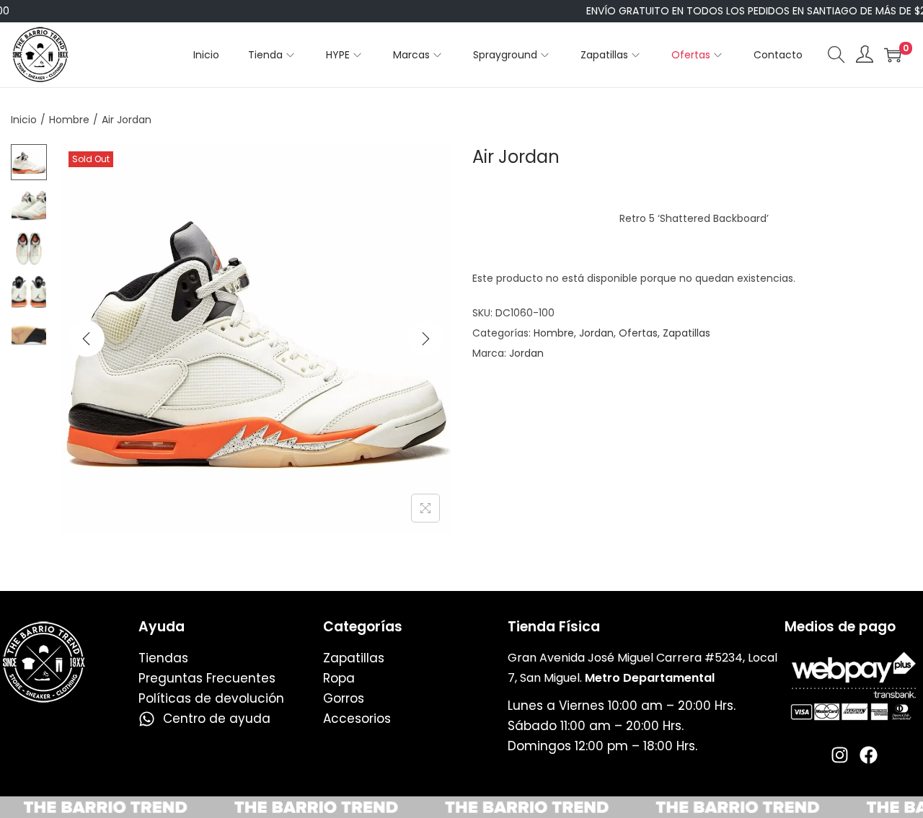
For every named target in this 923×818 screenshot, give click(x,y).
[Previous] (87, 339)
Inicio (24, 119)
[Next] (425, 339)
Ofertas (638, 333)
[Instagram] (839, 755)
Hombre (69, 119)
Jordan (596, 333)
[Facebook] (868, 755)
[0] (892, 54)
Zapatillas (686, 333)
